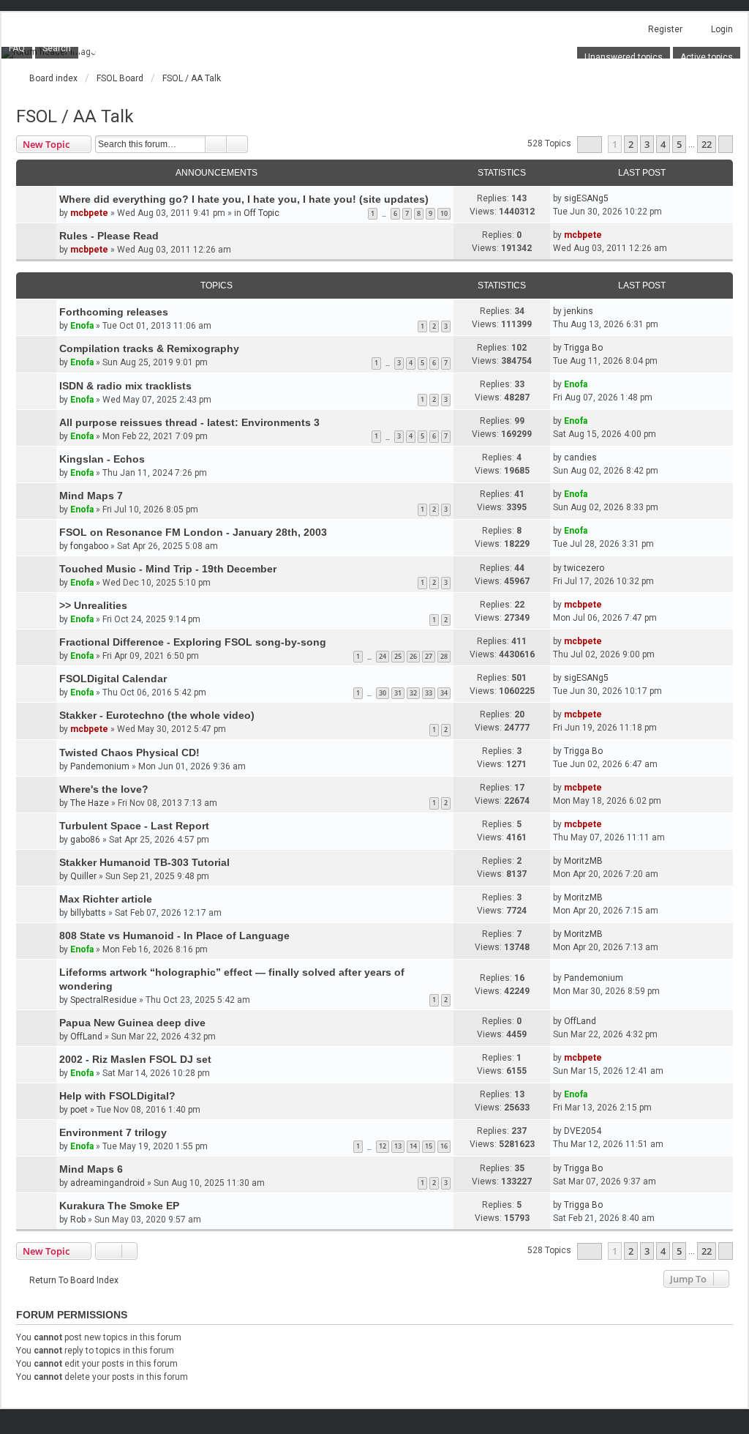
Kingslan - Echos (102, 459)
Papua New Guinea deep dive (132, 1022)
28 (444, 656)
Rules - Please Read (109, 236)
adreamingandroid (107, 1183)
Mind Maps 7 (91, 495)
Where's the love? (103, 789)
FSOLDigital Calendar (113, 678)
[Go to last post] (615, 198)
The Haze (89, 803)
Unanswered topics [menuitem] (623, 57)
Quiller (83, 876)
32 (413, 693)
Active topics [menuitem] (706, 57)
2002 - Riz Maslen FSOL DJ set (135, 1059)
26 (413, 656)
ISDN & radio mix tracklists (125, 386)
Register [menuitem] (665, 29)
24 (382, 656)
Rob (78, 1219)
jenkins (578, 311)
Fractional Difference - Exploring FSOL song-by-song (192, 642)
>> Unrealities (93, 605)
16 (444, 1146)
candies (580, 457)
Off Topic (261, 213)
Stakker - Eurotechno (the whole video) (157, 715)
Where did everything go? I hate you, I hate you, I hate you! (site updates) (244, 199)
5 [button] (679, 144)
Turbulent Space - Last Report (134, 826)
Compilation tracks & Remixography (149, 348)
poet (79, 1110)
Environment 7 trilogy (113, 1132)
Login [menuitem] (722, 29)
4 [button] (663, 144)
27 (428, 656)
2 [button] (630, 144)
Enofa (82, 326)
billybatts (88, 913)
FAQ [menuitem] (17, 48)
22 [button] (706, 144)
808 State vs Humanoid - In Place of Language (174, 935)
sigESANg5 (586, 198)
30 (382, 693)
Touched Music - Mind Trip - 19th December (167, 569)
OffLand (86, 1036)
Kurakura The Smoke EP (119, 1205)
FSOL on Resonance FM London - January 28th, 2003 (193, 532)
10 (444, 213)
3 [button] (647, 144)
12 (382, 1146)
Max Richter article (105, 899)
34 (444, 693)
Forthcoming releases (113, 312)
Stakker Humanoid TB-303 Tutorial (144, 862)
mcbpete (89, 213)
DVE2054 (582, 1131)
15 (428, 1146)
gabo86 (85, 839)
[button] (589, 144)
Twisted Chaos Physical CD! (129, 752)
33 (428, 693)
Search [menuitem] (56, 48)
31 (398, 693)
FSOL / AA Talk (75, 116)
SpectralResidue (103, 1000)
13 (398, 1146)
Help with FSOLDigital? (117, 1096)
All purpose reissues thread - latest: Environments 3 (189, 422)
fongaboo (89, 546)
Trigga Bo (583, 348)
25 (398, 656)
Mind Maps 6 (91, 1169)
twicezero (584, 568)
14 (413, 1146)
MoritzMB (583, 861)
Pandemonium (99, 766)
